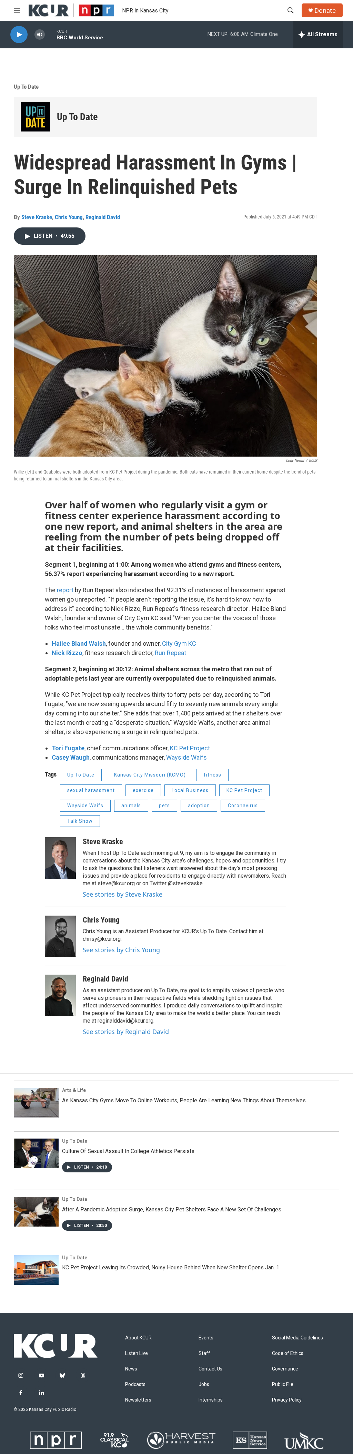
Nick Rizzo (67, 652)
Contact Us (210, 1369)
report (65, 590)
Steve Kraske (36, 217)
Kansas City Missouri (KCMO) (150, 775)
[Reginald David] (60, 995)
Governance (285, 1369)
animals (131, 805)
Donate (325, 10)
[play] (18, 35)
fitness (212, 775)
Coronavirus (243, 805)
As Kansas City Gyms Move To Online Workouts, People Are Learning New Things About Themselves (184, 1100)
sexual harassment (91, 790)
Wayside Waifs (186, 757)
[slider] (51, 34)
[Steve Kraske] (60, 858)
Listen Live (136, 1353)
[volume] (40, 34)
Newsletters (138, 1400)
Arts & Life (74, 1090)
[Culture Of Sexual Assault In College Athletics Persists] (36, 1153)
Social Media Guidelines (297, 1337)
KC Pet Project (190, 748)
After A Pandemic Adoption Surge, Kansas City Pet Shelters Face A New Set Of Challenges (171, 1209)
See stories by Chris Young (121, 950)
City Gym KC (179, 643)
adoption (199, 805)
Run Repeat (170, 652)
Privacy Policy (287, 1400)
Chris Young (69, 217)
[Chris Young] (60, 936)
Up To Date (26, 86)
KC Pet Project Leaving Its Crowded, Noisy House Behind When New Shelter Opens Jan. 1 (170, 1267)
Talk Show (80, 821)
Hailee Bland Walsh (79, 643)
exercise (143, 790)
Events (206, 1337)
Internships (211, 1400)
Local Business (190, 790)
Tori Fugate (68, 748)
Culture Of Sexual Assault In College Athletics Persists (128, 1151)
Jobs (204, 1384)
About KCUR (138, 1337)
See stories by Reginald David (126, 1031)
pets (164, 805)
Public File (282, 1384)
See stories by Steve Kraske (122, 894)
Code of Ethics (287, 1353)
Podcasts (135, 1384)
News (131, 1369)
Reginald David (102, 217)
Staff (204, 1353)
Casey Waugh (71, 757)
